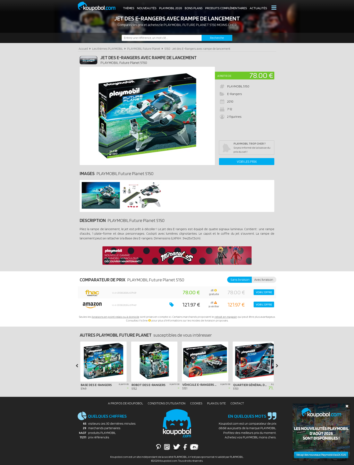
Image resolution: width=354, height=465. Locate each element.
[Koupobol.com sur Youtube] (194, 447)
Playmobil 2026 (170, 8)
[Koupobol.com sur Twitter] (177, 447)
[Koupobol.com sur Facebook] (185, 447)
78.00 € (261, 75)
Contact (237, 403)
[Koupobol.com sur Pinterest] (158, 447)
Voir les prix (247, 162)
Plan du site (216, 403)
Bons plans (194, 8)
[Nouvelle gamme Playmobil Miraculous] (177, 264)
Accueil (83, 49)
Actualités (258, 8)
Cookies (196, 403)
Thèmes (128, 8)
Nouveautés (147, 8)
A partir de (224, 75)
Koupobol (99, 6)
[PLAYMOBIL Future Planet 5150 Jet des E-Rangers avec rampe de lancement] (101, 207)
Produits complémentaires (226, 8)
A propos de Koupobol (125, 403)
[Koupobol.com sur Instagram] (167, 447)
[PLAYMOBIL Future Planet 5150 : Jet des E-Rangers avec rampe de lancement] (147, 116)
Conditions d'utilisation (166, 403)
